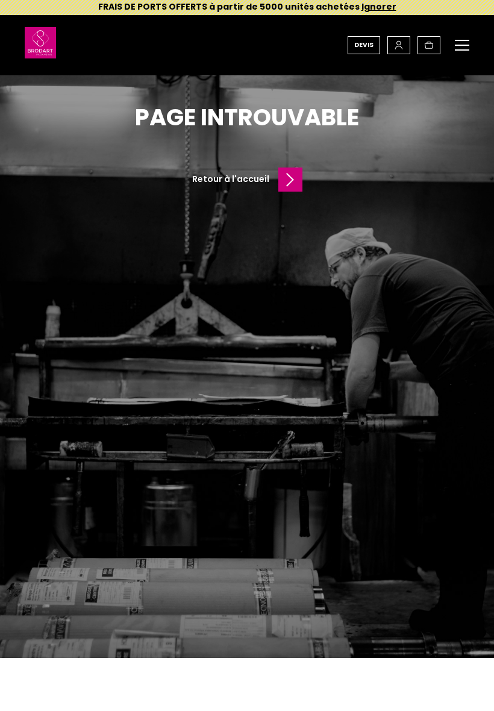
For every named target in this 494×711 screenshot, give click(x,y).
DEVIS (364, 44)
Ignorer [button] (378, 7)
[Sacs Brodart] (40, 45)
